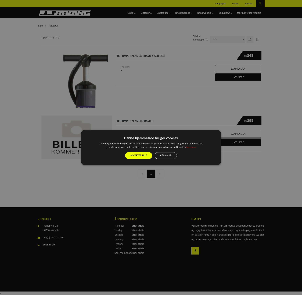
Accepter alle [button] (138, 155)
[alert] (151, 147)
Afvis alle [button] (165, 155)
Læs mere (191, 146)
